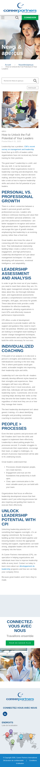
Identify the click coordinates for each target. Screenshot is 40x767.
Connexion (30, 17)
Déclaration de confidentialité (13, 760)
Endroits (7, 722)
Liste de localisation (9, 725)
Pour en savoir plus (20, 643)
